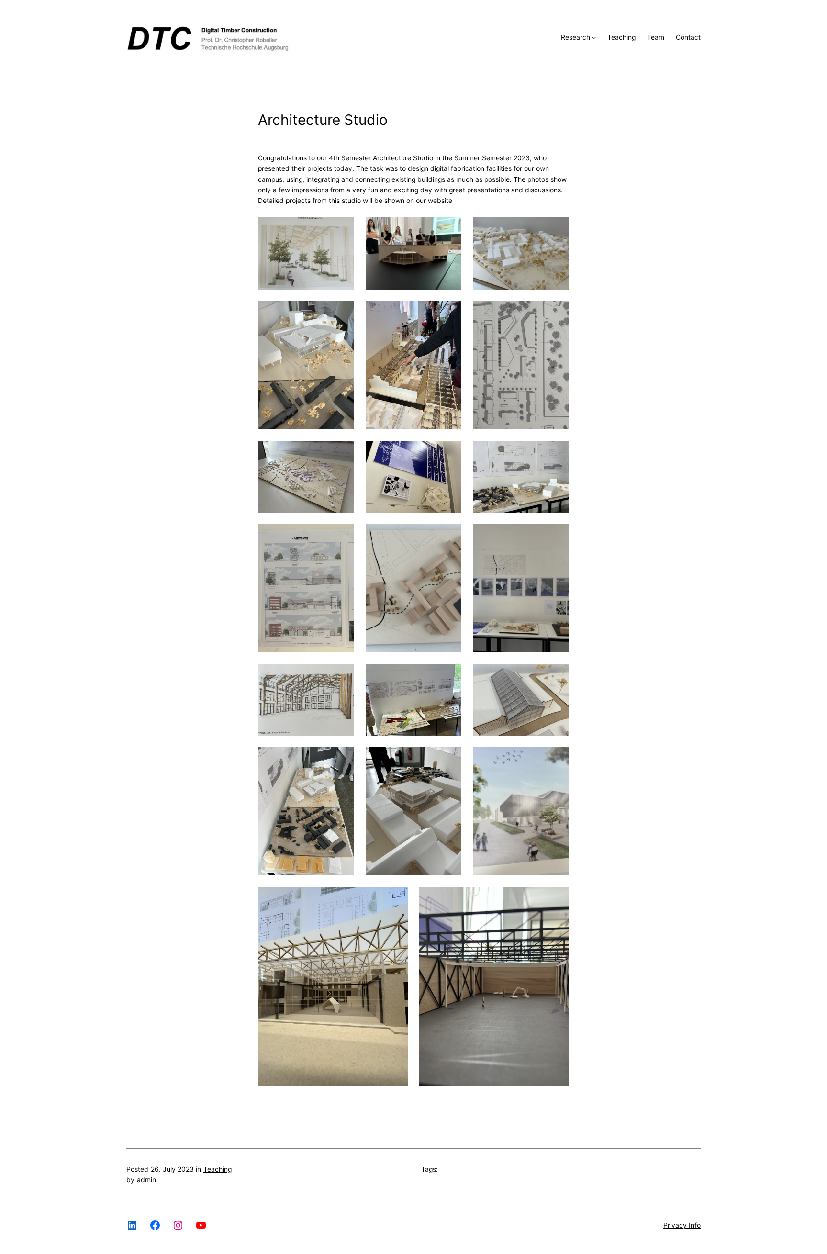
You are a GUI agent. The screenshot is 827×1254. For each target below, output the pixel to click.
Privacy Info (682, 1225)
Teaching (217, 1169)
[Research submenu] (594, 37)
